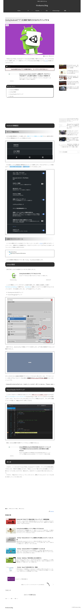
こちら (46, 60)
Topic (10, 86)
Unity (7, 508)
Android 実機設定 (14, 89)
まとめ (11, 96)
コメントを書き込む (30, 595)
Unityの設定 (13, 92)
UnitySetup (22, 508)
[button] (78, 152)
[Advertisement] (29, 111)
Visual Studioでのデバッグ (16, 94)
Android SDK (13, 508)
